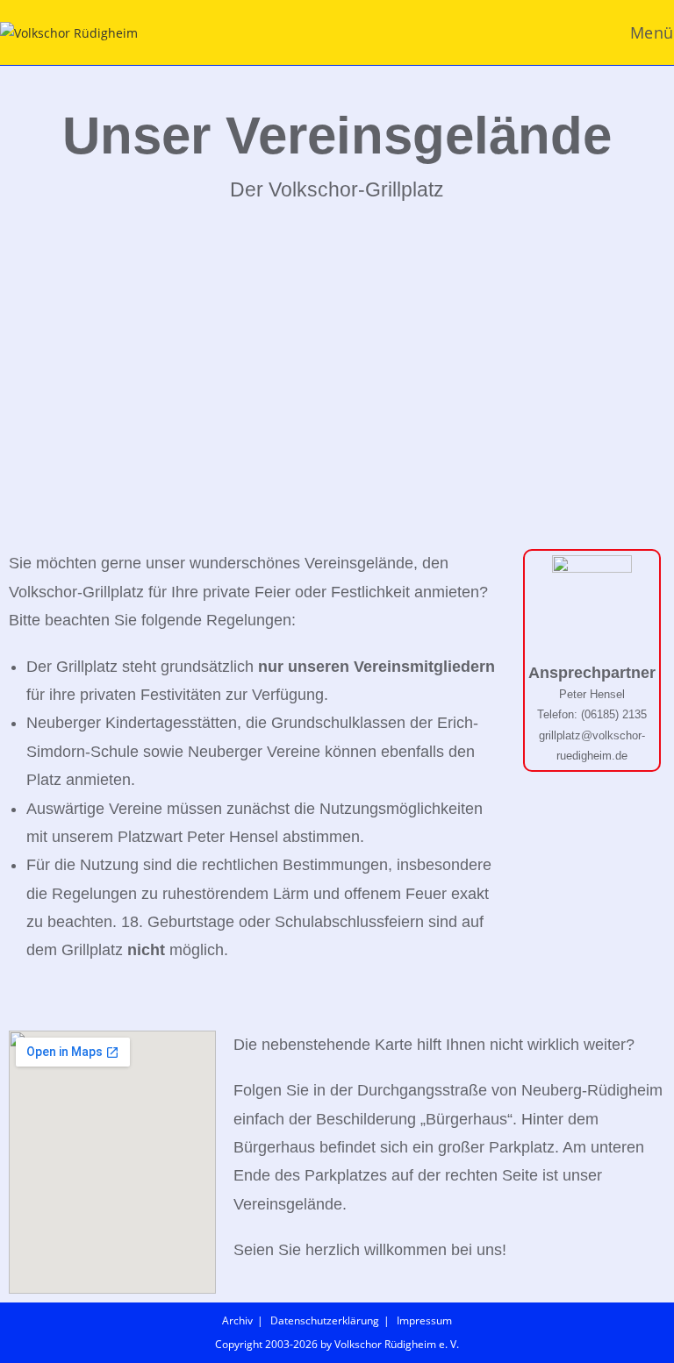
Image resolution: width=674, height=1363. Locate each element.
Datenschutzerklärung (324, 1320)
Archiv (237, 1320)
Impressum (424, 1320)
